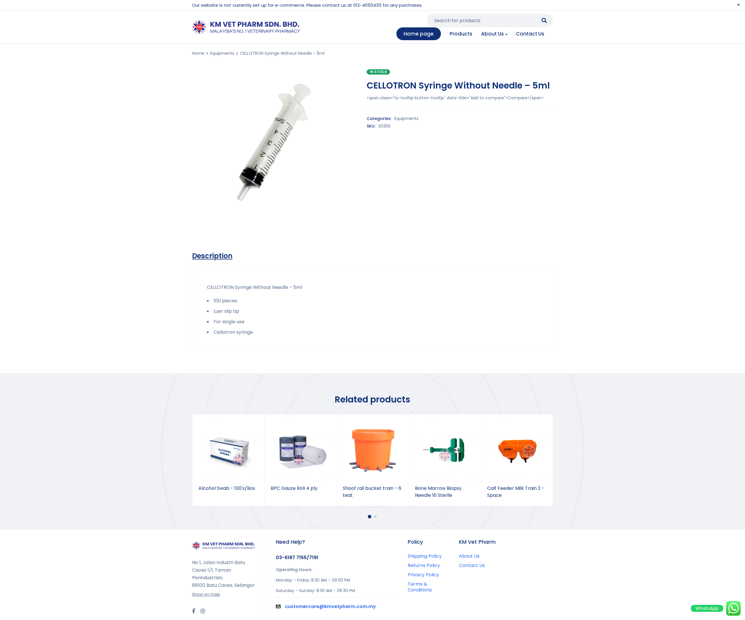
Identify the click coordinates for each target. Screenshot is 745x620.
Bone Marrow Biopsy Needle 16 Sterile (438, 492)
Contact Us (472, 565)
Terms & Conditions (420, 587)
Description (212, 256)
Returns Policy (424, 565)
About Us (469, 556)
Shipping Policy (425, 556)
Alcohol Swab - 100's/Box (226, 488)
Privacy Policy (423, 574)
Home (198, 53)
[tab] (212, 256)
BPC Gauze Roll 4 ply (294, 488)
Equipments (222, 53)
